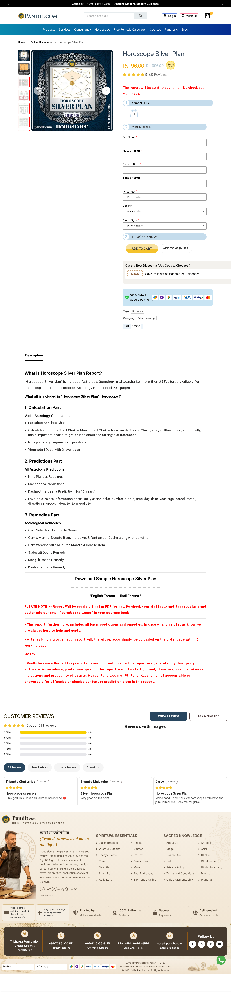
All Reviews (14, 767)
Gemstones (141, 861)
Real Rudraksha (143, 873)
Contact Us (173, 855)
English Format (103, 596)
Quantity (137, 102)
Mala (137, 867)
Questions (93, 767)
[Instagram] (210, 944)
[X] (201, 944)
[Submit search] (140, 15)
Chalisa (205, 855)
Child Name (208, 861)
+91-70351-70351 (61, 943)
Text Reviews (40, 767)
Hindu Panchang (211, 867)
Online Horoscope (41, 42)
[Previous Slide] (9, 4)
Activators (105, 879)
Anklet (138, 842)
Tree (102, 861)
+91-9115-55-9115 (97, 943)
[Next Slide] (221, 4)
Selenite (104, 867)
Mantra (205, 873)
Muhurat (206, 879)
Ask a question (208, 716)
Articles (206, 842)
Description (34, 355)
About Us (172, 842)
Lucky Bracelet (108, 842)
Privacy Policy (175, 867)
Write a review (168, 716)
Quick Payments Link (179, 879)
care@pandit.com (169, 943)
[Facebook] (192, 944)
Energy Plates (108, 855)
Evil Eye (138, 855)
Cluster (138, 849)
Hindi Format (129, 596)
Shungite (104, 873)
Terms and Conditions (180, 873)
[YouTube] (219, 944)
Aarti (204, 849)
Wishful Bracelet (109, 849)
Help (169, 861)
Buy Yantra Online (145, 879)
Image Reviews (67, 767)
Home (21, 42)
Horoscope (137, 311)
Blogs (170, 849)
